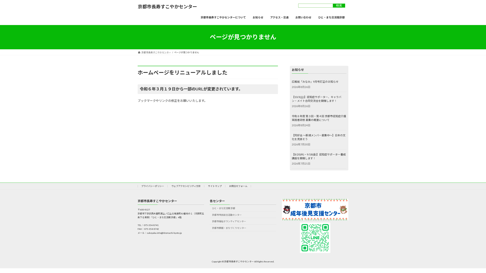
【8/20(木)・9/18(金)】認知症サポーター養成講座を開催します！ (319, 156)
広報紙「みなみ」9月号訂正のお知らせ (315, 81)
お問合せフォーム (238, 186)
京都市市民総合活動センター (227, 214)
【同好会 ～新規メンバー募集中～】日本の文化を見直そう (319, 137)
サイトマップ (215, 186)
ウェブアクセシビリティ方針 (186, 186)
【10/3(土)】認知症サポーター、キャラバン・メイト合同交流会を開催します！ (316, 98)
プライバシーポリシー (152, 186)
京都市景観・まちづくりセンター (229, 228)
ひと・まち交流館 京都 (223, 208)
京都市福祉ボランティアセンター (229, 221)
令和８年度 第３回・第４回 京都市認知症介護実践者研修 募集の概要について (319, 118)
